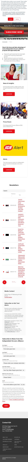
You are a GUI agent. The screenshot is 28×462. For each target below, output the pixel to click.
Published (13, 193)
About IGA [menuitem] (5, 437)
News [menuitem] (15, 444)
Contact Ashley (8, 297)
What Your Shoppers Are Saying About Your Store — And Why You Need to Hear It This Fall (21, 271)
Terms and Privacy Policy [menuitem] (7, 450)
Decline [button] (17, 19)
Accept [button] (10, 19)
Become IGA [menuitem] (17, 437)
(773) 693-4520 (10, 429)
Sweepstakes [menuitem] (6, 447)
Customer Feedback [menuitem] (7, 439)
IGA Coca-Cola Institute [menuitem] (17, 442)
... (15, 281)
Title (20, 195)
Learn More (9, 94)
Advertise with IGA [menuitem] (18, 447)
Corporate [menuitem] (16, 439)
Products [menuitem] (5, 444)
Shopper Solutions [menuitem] (7, 441)
